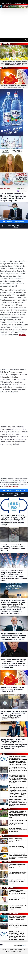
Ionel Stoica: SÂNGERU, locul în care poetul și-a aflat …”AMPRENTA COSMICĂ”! (18, 907)
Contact (25, 3)
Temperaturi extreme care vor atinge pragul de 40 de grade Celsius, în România (14, 86)
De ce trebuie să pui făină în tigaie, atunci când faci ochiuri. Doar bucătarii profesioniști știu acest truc (18, 856)
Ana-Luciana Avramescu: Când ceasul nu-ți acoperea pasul (17, 872)
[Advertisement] (14, 23)
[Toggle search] (26, 40)
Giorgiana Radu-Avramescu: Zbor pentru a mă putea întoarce (17, 866)
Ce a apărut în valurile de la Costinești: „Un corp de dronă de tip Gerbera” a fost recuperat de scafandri (13, 547)
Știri (5, 188)
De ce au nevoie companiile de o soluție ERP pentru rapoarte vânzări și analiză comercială (18, 917)
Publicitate (9, 3)
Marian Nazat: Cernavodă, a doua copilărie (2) (17, 898)
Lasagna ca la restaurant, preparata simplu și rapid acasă (18, 847)
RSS (3, 3)
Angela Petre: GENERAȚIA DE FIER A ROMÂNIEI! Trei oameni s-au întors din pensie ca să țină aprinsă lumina (18, 892)
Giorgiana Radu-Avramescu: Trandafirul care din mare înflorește (17, 881)
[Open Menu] (1, 40)
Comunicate (17, 3)
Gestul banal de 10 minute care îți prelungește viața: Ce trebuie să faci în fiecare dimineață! (18, 823)
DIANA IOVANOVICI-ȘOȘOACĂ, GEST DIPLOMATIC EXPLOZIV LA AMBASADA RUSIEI (18, 925)
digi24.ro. (22, 334)
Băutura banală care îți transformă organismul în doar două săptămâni (18, 829)
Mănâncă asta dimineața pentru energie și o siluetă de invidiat (17, 840)
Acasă (1, 188)
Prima (8, 188)
